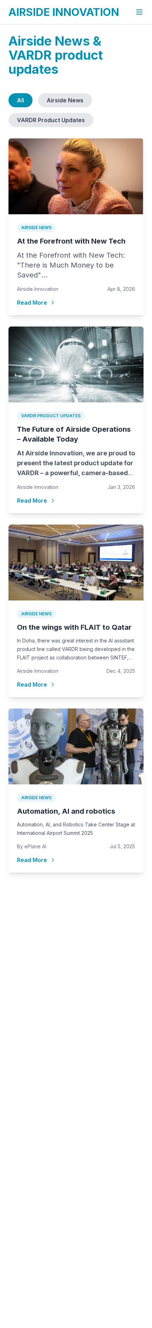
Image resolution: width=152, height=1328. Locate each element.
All (20, 100)
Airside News (65, 100)
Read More (32, 302)
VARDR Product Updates (51, 120)
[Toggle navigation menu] (139, 12)
